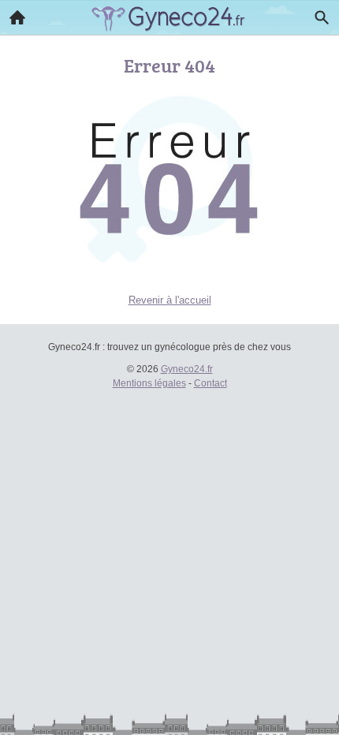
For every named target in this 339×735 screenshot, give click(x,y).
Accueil (17, 17)
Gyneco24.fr (187, 369)
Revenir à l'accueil (170, 300)
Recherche (321, 17)
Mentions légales (149, 383)
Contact (210, 383)
